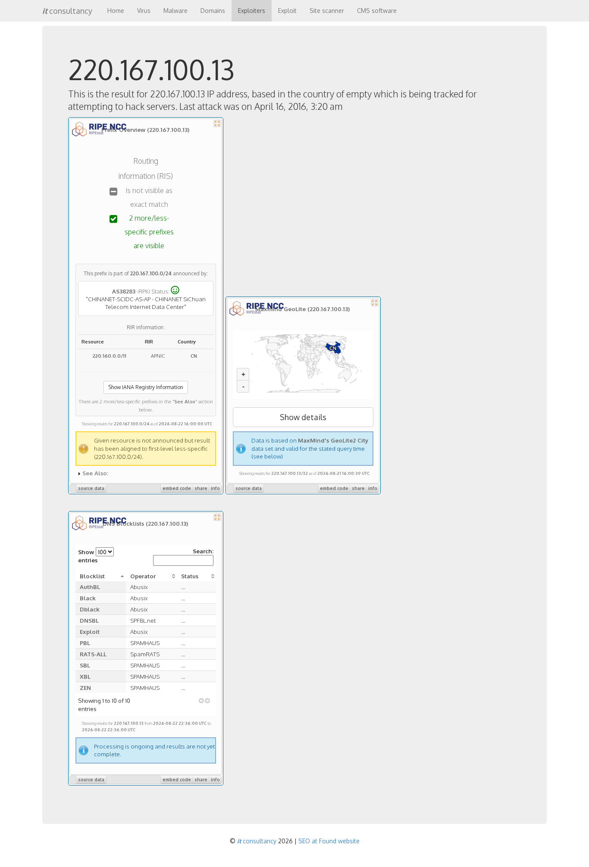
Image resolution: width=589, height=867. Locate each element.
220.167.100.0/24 (151, 273)
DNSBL (89, 620)
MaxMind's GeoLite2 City (333, 440)
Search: (203, 551)
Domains (213, 10)
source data (91, 488)
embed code (177, 488)
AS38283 (123, 290)
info (215, 488)
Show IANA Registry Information (145, 387)
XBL (85, 676)
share (200, 488)
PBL (85, 642)
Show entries (87, 556)
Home (115, 10)
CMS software (377, 10)
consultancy (67, 11)
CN (194, 355)
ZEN (85, 687)
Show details (303, 417)
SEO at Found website (329, 841)
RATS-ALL (93, 654)
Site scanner (327, 10)
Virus (143, 10)
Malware (175, 10)
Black (88, 598)
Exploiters (251, 10)
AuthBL (90, 586)
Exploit (287, 10)
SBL (85, 665)
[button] (201, 700)
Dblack (90, 609)
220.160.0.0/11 (109, 355)
